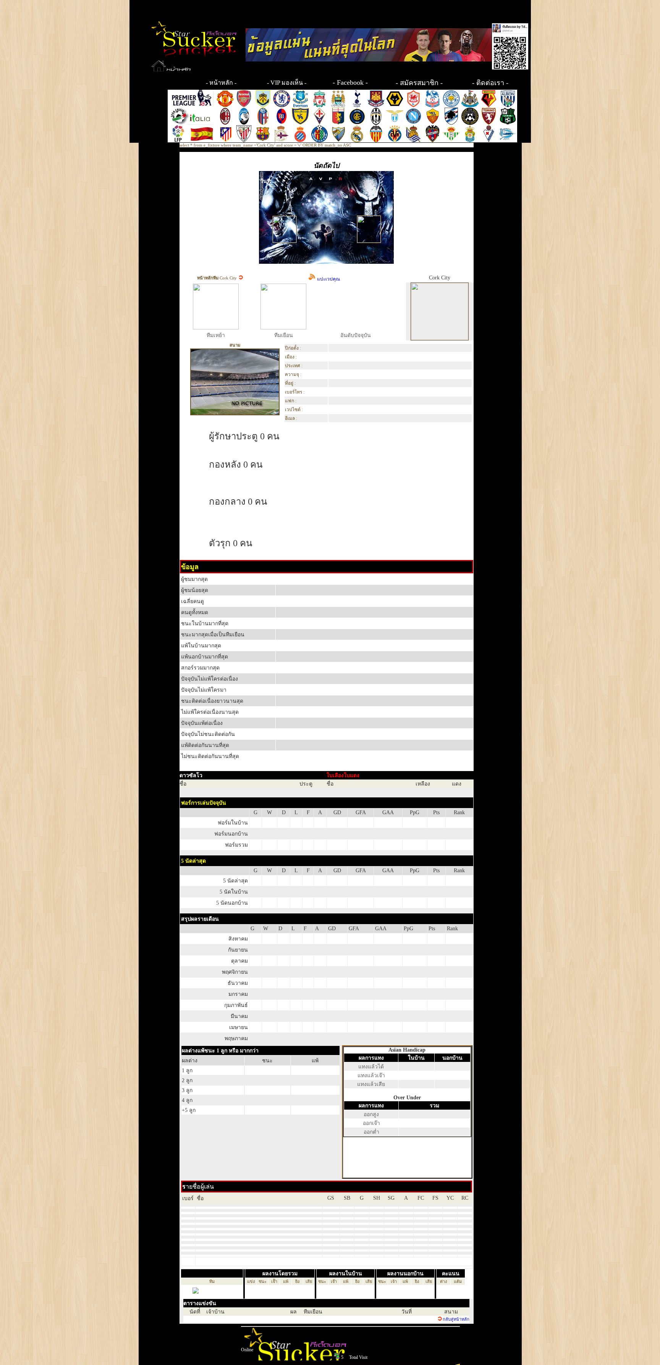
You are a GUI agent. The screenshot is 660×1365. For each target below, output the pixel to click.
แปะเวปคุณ (328, 279)
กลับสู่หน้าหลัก (456, 1319)
